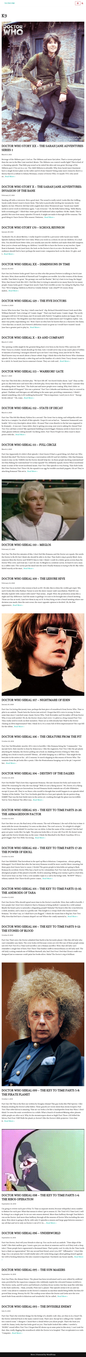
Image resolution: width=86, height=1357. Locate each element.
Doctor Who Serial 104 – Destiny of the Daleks (38, 773)
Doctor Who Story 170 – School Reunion (33, 227)
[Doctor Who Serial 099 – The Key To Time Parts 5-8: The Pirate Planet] (43, 1024)
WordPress (50, 1355)
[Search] (82, 3)
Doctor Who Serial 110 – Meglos (26, 544)
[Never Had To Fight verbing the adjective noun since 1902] (8, 3)
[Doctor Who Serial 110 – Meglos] (43, 510)
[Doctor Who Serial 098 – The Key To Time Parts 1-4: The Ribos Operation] (43, 1160)
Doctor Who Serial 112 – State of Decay (32, 408)
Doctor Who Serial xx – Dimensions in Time (36, 264)
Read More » (10, 176)
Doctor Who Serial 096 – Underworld (31, 1233)
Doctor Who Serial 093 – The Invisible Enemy (36, 1306)
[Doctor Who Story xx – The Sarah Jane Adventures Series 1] (43, 82)
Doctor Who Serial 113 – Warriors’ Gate (32, 371)
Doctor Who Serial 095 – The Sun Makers (33, 1269)
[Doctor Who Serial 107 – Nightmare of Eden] (43, 654)
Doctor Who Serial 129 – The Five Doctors (34, 300)
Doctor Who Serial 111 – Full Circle (29, 444)
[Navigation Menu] (77, 3)
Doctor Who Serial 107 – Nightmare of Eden (36, 700)
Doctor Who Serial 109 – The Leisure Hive (33, 578)
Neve (33, 1355)
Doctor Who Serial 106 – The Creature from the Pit (42, 736)
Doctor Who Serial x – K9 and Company (33, 337)
